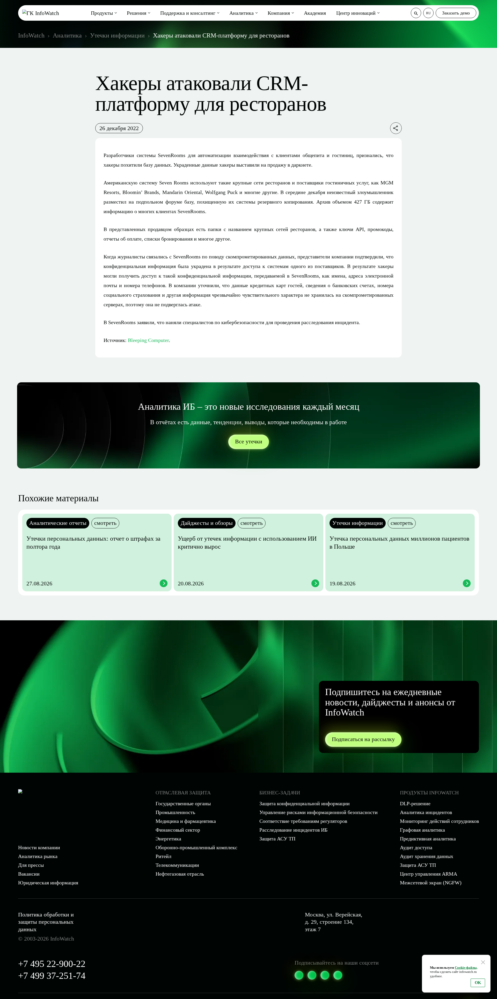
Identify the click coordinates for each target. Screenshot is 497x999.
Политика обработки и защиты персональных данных (46, 922)
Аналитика (241, 13)
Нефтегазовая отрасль (180, 874)
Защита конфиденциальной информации (304, 803)
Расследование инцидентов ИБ (293, 830)
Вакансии (29, 874)
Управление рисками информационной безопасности (318, 812)
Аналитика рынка (37, 856)
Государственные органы (183, 803)
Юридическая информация (48, 882)
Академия (315, 13)
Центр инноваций (356, 13)
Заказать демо (456, 13)
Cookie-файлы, (466, 968)
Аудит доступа (416, 847)
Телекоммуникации (177, 865)
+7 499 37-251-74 (51, 975)
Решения (136, 13)
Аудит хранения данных (426, 856)
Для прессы (31, 865)
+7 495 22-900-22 (51, 963)
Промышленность (175, 812)
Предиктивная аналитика (428, 838)
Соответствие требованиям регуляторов (303, 821)
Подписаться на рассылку (363, 739)
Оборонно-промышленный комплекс (196, 847)
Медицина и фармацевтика (186, 821)
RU (428, 13)
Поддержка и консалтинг (187, 13)
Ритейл (163, 856)
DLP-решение (415, 803)
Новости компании (39, 847)
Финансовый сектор (178, 830)
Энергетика (168, 838)
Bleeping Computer (148, 340)
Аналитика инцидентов (426, 812)
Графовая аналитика (422, 830)
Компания (279, 13)
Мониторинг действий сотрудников (439, 821)
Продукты (102, 13)
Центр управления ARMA (428, 874)
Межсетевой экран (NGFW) (431, 882)
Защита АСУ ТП (277, 838)
